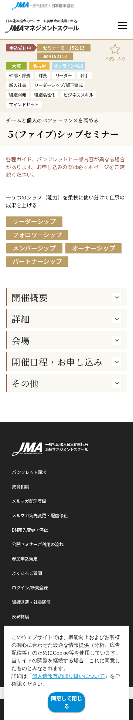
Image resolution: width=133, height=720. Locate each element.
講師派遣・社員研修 (31, 602)
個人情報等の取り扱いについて (68, 676)
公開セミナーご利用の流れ (38, 544)
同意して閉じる (66, 702)
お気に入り (115, 58)
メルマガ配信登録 (29, 501)
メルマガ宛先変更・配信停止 (40, 515)
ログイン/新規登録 (30, 587)
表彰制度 (20, 616)
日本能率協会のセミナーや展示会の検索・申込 (41, 20)
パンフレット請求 (29, 472)
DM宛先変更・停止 (30, 529)
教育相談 (20, 486)
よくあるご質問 (27, 573)
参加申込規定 (25, 558)
